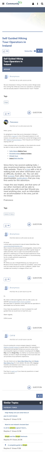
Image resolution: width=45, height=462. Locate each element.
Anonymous (14, 76)
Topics (14, 407)
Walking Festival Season (14, 140)
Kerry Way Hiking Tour (25, 361)
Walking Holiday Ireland (11, 347)
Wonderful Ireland (14, 153)
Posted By (7, 407)
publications (22, 178)
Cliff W (12, 335)
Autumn (14, 136)
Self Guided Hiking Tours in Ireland (19, 302)
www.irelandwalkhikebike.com (13, 246)
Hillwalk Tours (13, 156)
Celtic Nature (13, 151)
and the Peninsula (16, 436)
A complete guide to (17, 445)
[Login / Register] (33, 4)
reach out (14, 371)
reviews (11, 175)
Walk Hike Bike (18, 158)
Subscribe (29, 51)
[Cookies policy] (38, 4)
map (28, 169)
